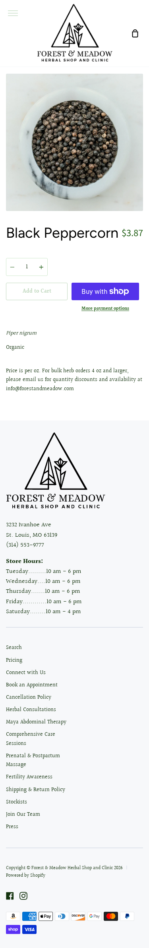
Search (14, 647)
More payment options (105, 309)
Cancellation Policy (28, 697)
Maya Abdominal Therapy (36, 722)
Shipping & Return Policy (35, 790)
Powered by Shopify (25, 876)
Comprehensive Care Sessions (30, 739)
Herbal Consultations (31, 710)
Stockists (16, 802)
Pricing (14, 660)
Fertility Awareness (29, 777)
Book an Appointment (32, 685)
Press (12, 827)
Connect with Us (26, 672)
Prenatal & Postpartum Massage (33, 760)
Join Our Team (23, 814)
